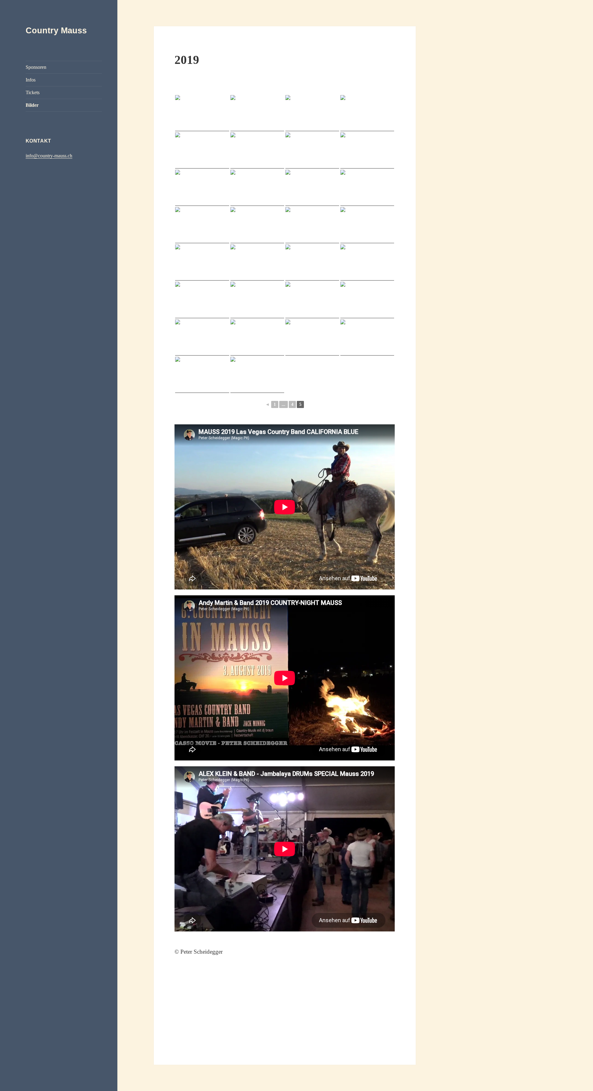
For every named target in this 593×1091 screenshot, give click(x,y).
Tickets (33, 92)
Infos (31, 79)
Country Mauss (56, 30)
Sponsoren (36, 67)
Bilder (32, 105)
